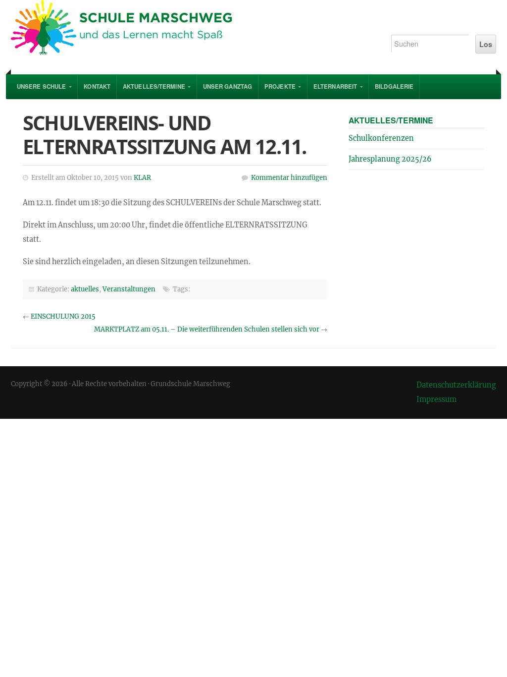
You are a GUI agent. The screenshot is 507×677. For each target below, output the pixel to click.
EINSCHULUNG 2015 (63, 316)
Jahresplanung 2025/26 (390, 159)
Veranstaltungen (128, 289)
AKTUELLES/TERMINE (154, 86)
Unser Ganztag (227, 86)
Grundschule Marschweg (190, 29)
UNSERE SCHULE (41, 86)
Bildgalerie (394, 86)
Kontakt (97, 86)
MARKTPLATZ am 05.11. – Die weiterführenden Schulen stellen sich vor (206, 329)
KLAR (142, 177)
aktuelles (85, 289)
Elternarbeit (335, 86)
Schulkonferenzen (381, 138)
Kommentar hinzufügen (289, 177)
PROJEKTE (280, 86)
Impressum (436, 399)
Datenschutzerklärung (456, 385)
